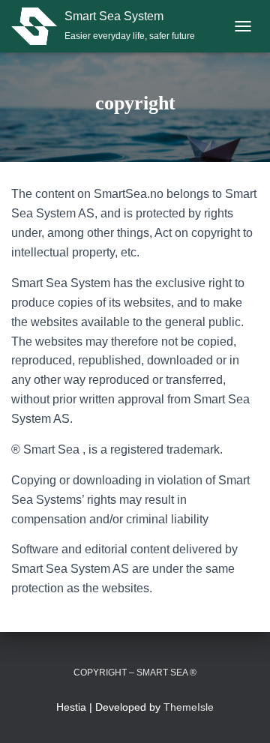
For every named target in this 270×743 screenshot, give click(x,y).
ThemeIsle (189, 707)
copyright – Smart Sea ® (135, 672)
